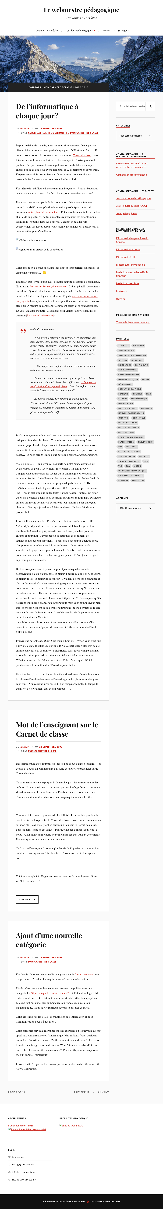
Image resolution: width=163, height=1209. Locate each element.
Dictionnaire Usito (126, 256)
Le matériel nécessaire (40, 315)
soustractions (126, 456)
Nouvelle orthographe (131, 413)
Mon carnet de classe (84, 133)
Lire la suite (27, 899)
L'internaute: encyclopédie (130, 264)
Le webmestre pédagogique (81, 10)
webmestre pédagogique (132, 471)
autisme (122, 360)
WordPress (78, 1201)
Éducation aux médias (46, 30)
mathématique (139, 399)
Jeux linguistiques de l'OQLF (132, 205)
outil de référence (128, 428)
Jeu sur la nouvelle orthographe (133, 198)
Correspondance (127, 370)
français (123, 394)
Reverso (120, 298)
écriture (123, 480)
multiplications (127, 408)
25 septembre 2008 (50, 128)
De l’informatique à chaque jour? (47, 110)
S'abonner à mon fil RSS (20, 1125)
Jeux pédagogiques (126, 213)
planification (126, 442)
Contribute (141, 365)
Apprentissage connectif (132, 355)
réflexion (131, 447)
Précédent (81, 1092)
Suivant (103, 1092)
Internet (137, 394)
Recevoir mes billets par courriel (28, 1129)
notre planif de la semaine (43, 212)
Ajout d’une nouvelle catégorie (49, 939)
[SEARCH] (150, 106)
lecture (122, 399)
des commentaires (24, 1171)
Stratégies (123, 30)
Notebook (146, 408)
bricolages (124, 365)
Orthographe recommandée (131, 174)
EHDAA (107, 30)
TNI (120, 466)
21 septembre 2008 (50, 747)
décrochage (125, 384)
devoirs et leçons (128, 379)
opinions (123, 418)
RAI (120, 447)
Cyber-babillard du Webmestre (48, 133)
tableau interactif (129, 461)
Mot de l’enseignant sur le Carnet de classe (57, 729)
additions (138, 346)
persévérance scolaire (131, 437)
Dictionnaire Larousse (128, 249)
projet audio (145, 442)
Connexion (18, 1156)
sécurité (144, 456)
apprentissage (126, 350)
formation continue (129, 389)
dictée (145, 379)
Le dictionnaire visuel (127, 283)
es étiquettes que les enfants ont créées (49, 993)
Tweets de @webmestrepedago (133, 322)
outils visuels (126, 432)
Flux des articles (23, 1164)
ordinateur (139, 418)
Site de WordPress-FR (24, 1179)
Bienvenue (137, 360)
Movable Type (125, 403)
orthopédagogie (127, 423)
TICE (146, 461)
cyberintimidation (128, 374)
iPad (148, 394)
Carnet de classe (82, 155)
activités (123, 346)
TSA (128, 466)
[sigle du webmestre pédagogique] (71, 1125)
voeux (137, 466)
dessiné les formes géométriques (48, 286)
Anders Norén (111, 1201)
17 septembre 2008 (50, 957)
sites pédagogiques (129, 452)
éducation (138, 480)
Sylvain (24, 128)
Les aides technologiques (79, 30)
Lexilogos (121, 290)
